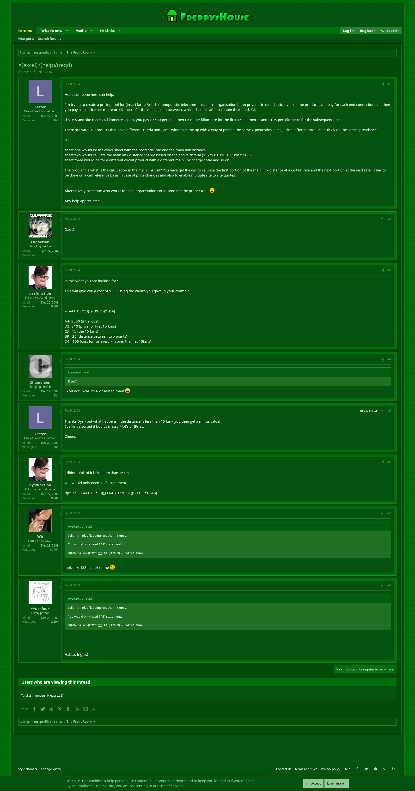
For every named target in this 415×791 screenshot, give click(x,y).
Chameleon (40, 382)
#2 (389, 219)
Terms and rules (306, 769)
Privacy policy (330, 769)
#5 (389, 410)
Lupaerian (40, 241)
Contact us (283, 769)
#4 (389, 359)
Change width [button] (51, 769)
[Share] (383, 84)
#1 (389, 84)
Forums (25, 30)
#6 (389, 462)
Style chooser (27, 769)
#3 (389, 270)
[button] (67, 30)
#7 (389, 513)
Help (347, 769)
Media (81, 30)
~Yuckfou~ (40, 608)
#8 (389, 585)
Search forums (49, 39)
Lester (26, 72)
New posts (26, 39)
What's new (51, 30)
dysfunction (40, 293)
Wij (40, 536)
